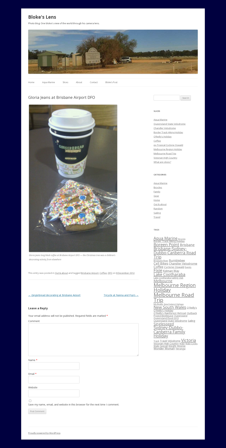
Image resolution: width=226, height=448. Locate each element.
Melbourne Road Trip (165, 153)
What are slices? (162, 162)
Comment (34, 321)
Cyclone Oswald (174, 267)
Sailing (157, 212)
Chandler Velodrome (165, 128)
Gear (156, 195)
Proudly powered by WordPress (44, 433)
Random (158, 208)
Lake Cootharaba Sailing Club (168, 277)
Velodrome (174, 340)
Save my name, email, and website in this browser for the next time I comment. (73, 404)
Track (156, 340)
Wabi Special (161, 346)
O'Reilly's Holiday (163, 310)
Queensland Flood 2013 (166, 318)
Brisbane (187, 244)
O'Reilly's (192, 307)
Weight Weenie (177, 346)
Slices (65, 82)
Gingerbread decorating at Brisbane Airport (54, 295)
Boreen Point (166, 244)
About (79, 82)
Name (32, 360)
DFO (110, 273)
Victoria (188, 340)
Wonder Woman (164, 348)
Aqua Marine (48, 82)
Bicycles (158, 187)
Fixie (158, 270)
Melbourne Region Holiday (168, 149)
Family (157, 191)
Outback (192, 313)
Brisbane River (161, 260)
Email (32, 373)
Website (32, 387)
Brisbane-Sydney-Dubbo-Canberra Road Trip (175, 253)
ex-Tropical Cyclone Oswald (168, 145)
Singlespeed (164, 323)
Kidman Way (171, 271)
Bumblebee (177, 260)
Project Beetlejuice (163, 315)
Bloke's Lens (42, 17)
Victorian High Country (165, 157)
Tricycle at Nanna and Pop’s (121, 295)
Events (188, 267)
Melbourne (163, 280)
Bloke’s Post (111, 82)
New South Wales (170, 307)
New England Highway (174, 304)
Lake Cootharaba (169, 274)
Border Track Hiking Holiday (168, 132)
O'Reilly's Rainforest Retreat (170, 313)
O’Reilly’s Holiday (163, 136)
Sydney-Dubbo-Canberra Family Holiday (169, 332)
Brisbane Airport (90, 273)
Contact (94, 82)
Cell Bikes (161, 263)
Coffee (103, 273)
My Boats (158, 304)
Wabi (182, 343)
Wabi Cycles (191, 343)
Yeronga (180, 348)
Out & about (61, 273)
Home (31, 82)
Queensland (180, 315)
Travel (157, 217)
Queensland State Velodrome (170, 123)
